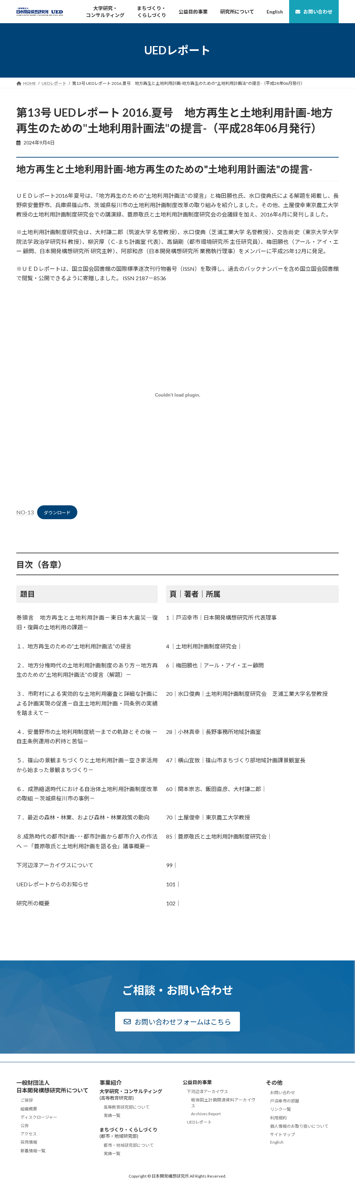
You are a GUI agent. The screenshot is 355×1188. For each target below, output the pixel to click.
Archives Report (206, 1113)
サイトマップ (282, 1134)
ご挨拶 (26, 1100)
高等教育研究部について (126, 1106)
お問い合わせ (282, 1092)
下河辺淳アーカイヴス (207, 1091)
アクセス (28, 1133)
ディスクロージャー (38, 1116)
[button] (177, 1021)
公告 (24, 1125)
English (277, 1142)
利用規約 (278, 1117)
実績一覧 (112, 1115)
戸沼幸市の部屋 (284, 1100)
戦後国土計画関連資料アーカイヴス (223, 1102)
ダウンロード (57, 512)
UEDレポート (199, 1121)
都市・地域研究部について (129, 1145)
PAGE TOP (340, 1145)
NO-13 (25, 512)
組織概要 (28, 1108)
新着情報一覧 (32, 1150)
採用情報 (28, 1142)
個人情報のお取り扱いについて (299, 1125)
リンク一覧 (280, 1109)
